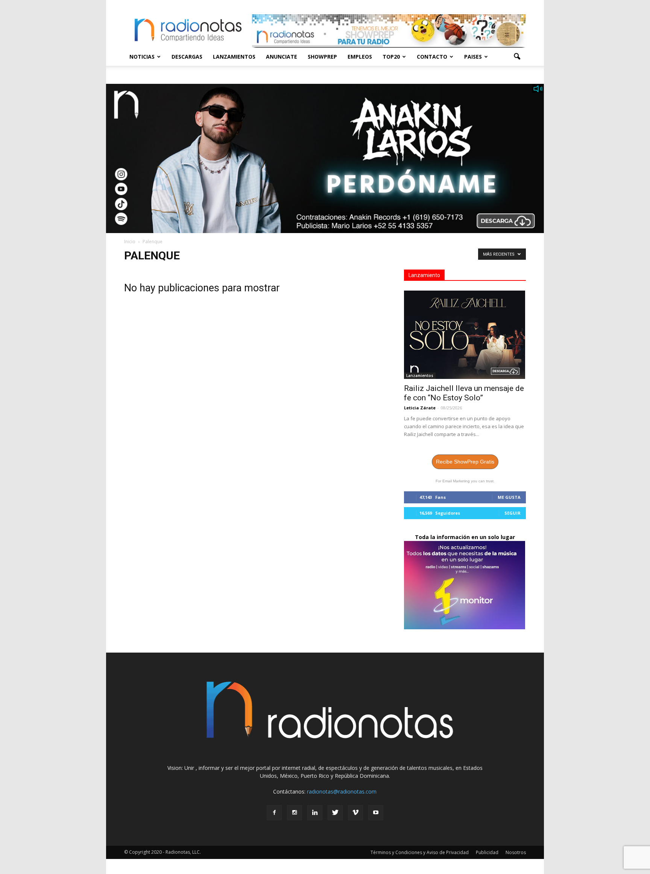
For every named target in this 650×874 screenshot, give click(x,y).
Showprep (322, 56)
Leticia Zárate (420, 407)
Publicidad (487, 852)
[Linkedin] (314, 812)
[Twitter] (335, 812)
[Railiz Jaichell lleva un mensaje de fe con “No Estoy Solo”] (465, 335)
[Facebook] (274, 812)
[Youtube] (375, 812)
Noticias (142, 56)
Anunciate (281, 56)
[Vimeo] (355, 812)
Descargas (187, 56)
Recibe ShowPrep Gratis (465, 462)
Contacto (432, 56)
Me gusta (509, 497)
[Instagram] (294, 812)
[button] (517, 57)
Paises (473, 56)
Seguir (512, 513)
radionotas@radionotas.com (342, 791)
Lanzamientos (234, 56)
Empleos (360, 56)
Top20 (391, 56)
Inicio (129, 241)
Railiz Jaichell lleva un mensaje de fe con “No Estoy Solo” (464, 393)
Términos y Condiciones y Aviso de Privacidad (420, 852)
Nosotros (516, 852)
